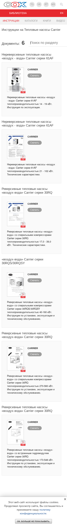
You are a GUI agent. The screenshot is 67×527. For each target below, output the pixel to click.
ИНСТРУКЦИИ (11, 20)
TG (32, 4)
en (61, 13)
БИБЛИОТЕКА (18, 13)
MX (53, 4)
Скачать (34, 75)
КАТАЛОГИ (31, 20)
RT (46, 4)
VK (39, 4)
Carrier (33, 69)
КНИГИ (47, 20)
